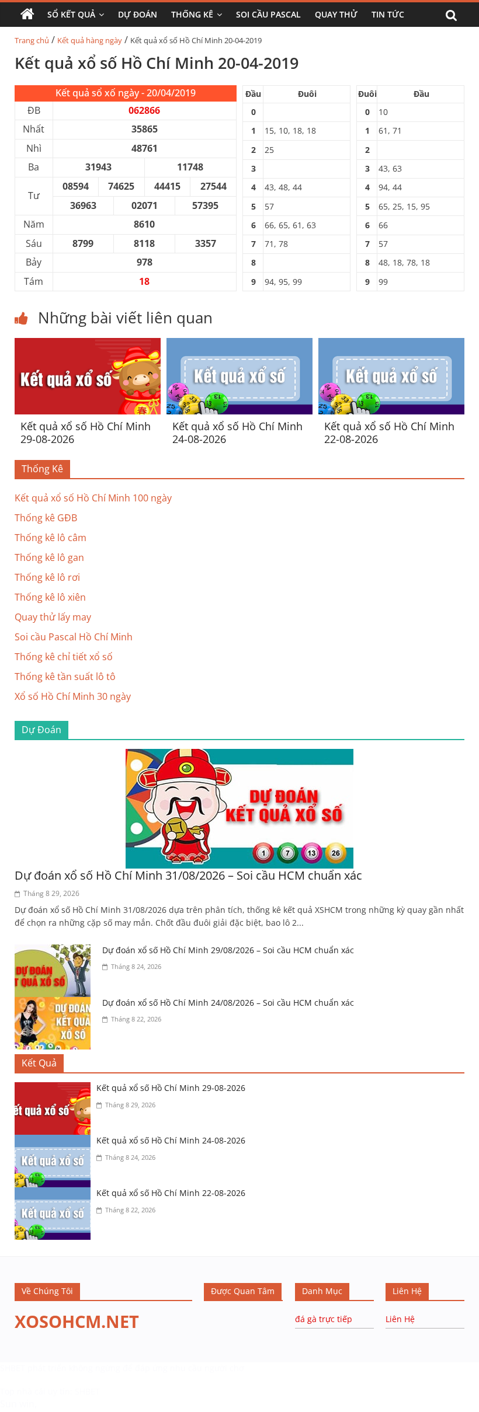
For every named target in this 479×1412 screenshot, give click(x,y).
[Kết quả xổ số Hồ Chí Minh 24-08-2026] (239, 345)
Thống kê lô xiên (50, 597)
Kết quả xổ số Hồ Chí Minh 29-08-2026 (85, 432)
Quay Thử (336, 14)
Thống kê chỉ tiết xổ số (64, 656)
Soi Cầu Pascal (268, 14)
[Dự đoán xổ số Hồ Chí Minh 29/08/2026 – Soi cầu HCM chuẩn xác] (55, 951)
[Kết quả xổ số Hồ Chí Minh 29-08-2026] (88, 345)
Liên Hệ (400, 1318)
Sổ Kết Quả (71, 14)
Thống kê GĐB (46, 517)
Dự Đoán (137, 14)
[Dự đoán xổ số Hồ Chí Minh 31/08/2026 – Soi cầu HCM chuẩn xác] (239, 755)
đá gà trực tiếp (323, 1318)
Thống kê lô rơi (47, 577)
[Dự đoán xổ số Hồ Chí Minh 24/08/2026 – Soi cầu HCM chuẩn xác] (55, 1004)
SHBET (12, 1367)
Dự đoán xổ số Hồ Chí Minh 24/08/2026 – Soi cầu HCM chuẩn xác (228, 1002)
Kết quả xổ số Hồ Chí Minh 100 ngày (93, 497)
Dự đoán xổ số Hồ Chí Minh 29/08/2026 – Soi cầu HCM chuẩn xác (228, 950)
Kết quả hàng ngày (89, 40)
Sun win (17, 1403)
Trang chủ (32, 40)
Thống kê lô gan (49, 557)
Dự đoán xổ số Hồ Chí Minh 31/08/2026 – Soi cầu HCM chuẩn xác (188, 875)
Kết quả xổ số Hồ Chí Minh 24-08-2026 (237, 432)
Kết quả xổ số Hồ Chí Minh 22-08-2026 (389, 432)
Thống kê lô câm (50, 537)
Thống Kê (192, 14)
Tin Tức (388, 14)
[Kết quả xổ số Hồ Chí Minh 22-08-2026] (391, 345)
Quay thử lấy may (53, 617)
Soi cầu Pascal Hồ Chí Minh (74, 636)
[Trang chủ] (27, 14)
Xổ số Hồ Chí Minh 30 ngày (73, 696)
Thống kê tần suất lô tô (65, 676)
